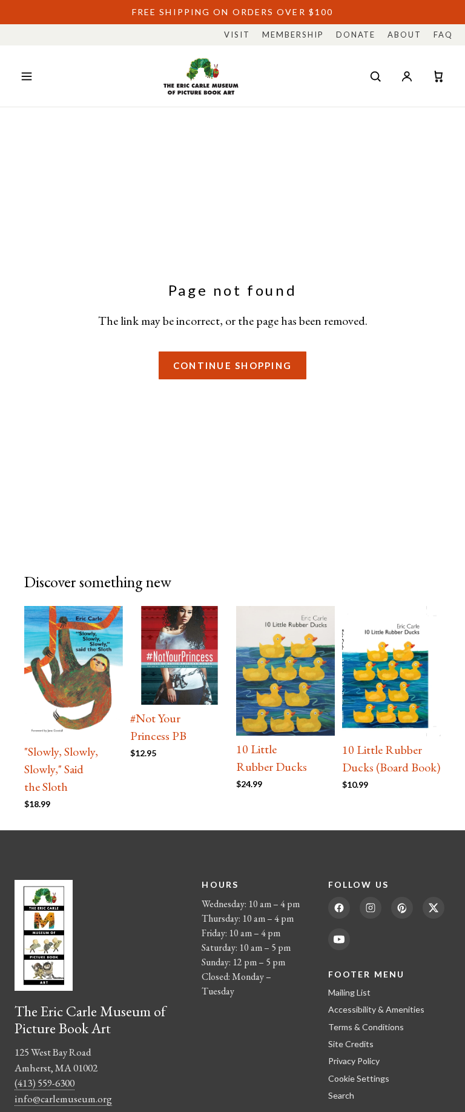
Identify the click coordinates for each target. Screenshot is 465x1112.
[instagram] (370, 908)
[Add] (104, 719)
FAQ (443, 34)
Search (341, 1095)
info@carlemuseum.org (63, 1098)
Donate (356, 34)
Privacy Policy (354, 1061)
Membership (293, 34)
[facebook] (339, 908)
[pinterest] (402, 908)
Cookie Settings (358, 1078)
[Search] (375, 76)
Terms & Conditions (366, 1027)
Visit (237, 34)
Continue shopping (232, 365)
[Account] (407, 76)
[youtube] (339, 939)
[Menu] (27, 76)
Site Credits (351, 1044)
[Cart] (438, 76)
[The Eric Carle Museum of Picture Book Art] (200, 76)
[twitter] (433, 908)
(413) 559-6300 (44, 1083)
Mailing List (349, 992)
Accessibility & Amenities (376, 1009)
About (404, 34)
